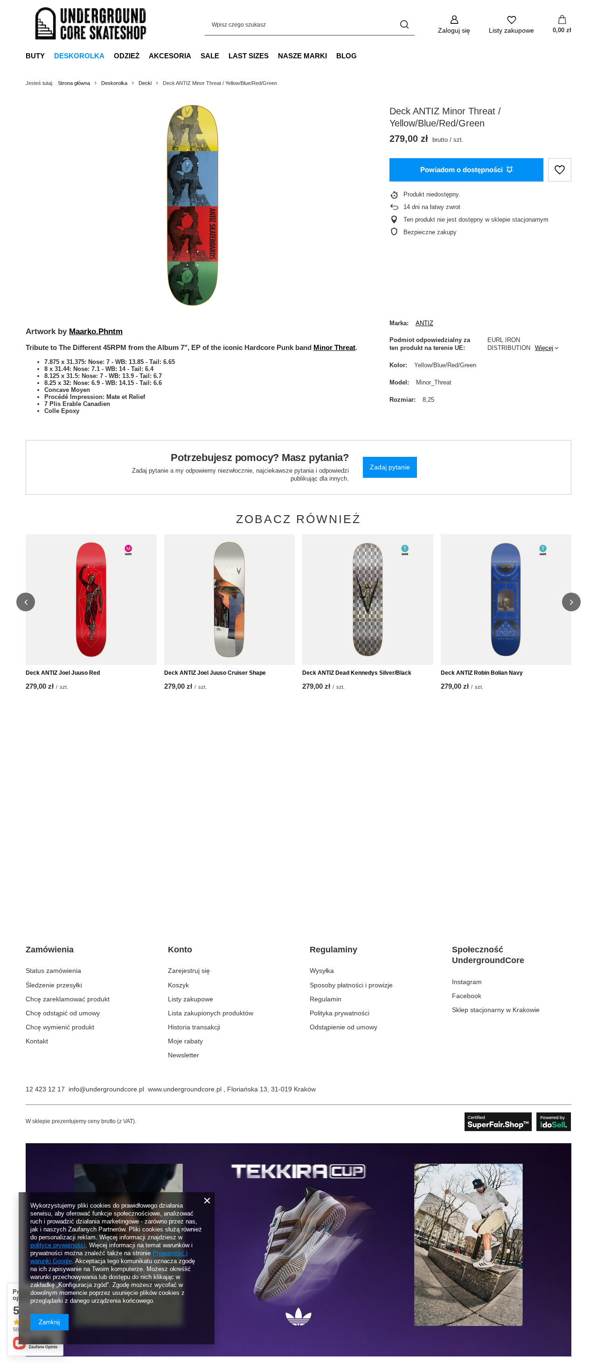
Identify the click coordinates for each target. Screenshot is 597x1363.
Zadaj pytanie (390, 467)
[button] (25, 602)
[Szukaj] (404, 24)
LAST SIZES (249, 56)
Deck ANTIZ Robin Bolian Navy (482, 673)
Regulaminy (333, 949)
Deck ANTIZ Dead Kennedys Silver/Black (356, 673)
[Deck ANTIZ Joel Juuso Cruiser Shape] (229, 599)
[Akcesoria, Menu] (196, 55)
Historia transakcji (194, 1027)
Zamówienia (50, 949)
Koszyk (178, 985)
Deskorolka (79, 56)
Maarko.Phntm (96, 331)
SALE (210, 56)
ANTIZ (424, 323)
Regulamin (325, 999)
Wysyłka (322, 970)
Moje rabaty (185, 1041)
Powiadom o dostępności (461, 170)
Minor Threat (334, 347)
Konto (180, 949)
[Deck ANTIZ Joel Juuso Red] (91, 599)
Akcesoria (170, 56)
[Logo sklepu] (91, 24)
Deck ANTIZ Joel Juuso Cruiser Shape (215, 673)
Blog (346, 56)
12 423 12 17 (45, 1089)
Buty (35, 56)
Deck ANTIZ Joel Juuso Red (63, 673)
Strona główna (74, 83)
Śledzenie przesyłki (54, 985)
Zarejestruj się (189, 970)
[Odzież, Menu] (144, 55)
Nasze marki (302, 56)
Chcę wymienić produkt (60, 1027)
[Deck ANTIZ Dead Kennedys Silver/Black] (367, 599)
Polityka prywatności (339, 1013)
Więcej (544, 347)
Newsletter (183, 1055)
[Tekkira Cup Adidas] (298, 1354)
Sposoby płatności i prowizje (351, 985)
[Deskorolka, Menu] (109, 55)
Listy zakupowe (190, 999)
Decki (145, 83)
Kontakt (37, 1041)
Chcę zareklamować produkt (68, 999)
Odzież (126, 56)
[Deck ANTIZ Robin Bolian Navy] (506, 599)
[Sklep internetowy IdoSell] (518, 1121)
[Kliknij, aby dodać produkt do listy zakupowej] (559, 170)
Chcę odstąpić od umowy (63, 1013)
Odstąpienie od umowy (343, 1027)
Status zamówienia (53, 970)
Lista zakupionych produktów (210, 1013)
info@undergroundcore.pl (106, 1089)
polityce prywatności (57, 1245)
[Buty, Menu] (49, 55)
